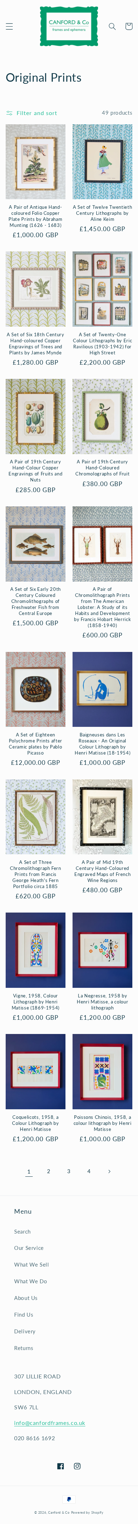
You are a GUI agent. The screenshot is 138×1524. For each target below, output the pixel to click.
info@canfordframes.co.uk (49, 1422)
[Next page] (109, 1171)
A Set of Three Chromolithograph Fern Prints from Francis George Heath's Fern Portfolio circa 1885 (35, 874)
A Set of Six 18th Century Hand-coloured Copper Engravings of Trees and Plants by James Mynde (35, 343)
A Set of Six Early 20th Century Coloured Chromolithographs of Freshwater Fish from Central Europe (35, 601)
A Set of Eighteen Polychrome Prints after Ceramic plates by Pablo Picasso (35, 744)
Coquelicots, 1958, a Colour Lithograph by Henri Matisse (35, 1123)
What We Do (30, 1281)
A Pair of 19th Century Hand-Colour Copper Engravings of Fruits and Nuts (35, 471)
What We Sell (31, 1264)
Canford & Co (59, 1512)
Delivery (25, 1331)
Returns (23, 1348)
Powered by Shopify (87, 1512)
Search (22, 1231)
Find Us (23, 1314)
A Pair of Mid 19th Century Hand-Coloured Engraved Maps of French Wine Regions (102, 871)
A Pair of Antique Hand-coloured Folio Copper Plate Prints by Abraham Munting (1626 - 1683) (35, 216)
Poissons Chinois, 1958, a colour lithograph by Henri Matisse (103, 1123)
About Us (26, 1298)
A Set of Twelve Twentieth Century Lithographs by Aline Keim (102, 213)
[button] (9, 26)
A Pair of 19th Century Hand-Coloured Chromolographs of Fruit (102, 468)
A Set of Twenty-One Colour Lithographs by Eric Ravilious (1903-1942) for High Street (102, 343)
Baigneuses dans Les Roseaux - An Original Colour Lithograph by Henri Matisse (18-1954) (102, 744)
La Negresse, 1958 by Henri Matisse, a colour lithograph (102, 1002)
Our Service (29, 1248)
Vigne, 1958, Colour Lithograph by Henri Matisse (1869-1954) (36, 1002)
